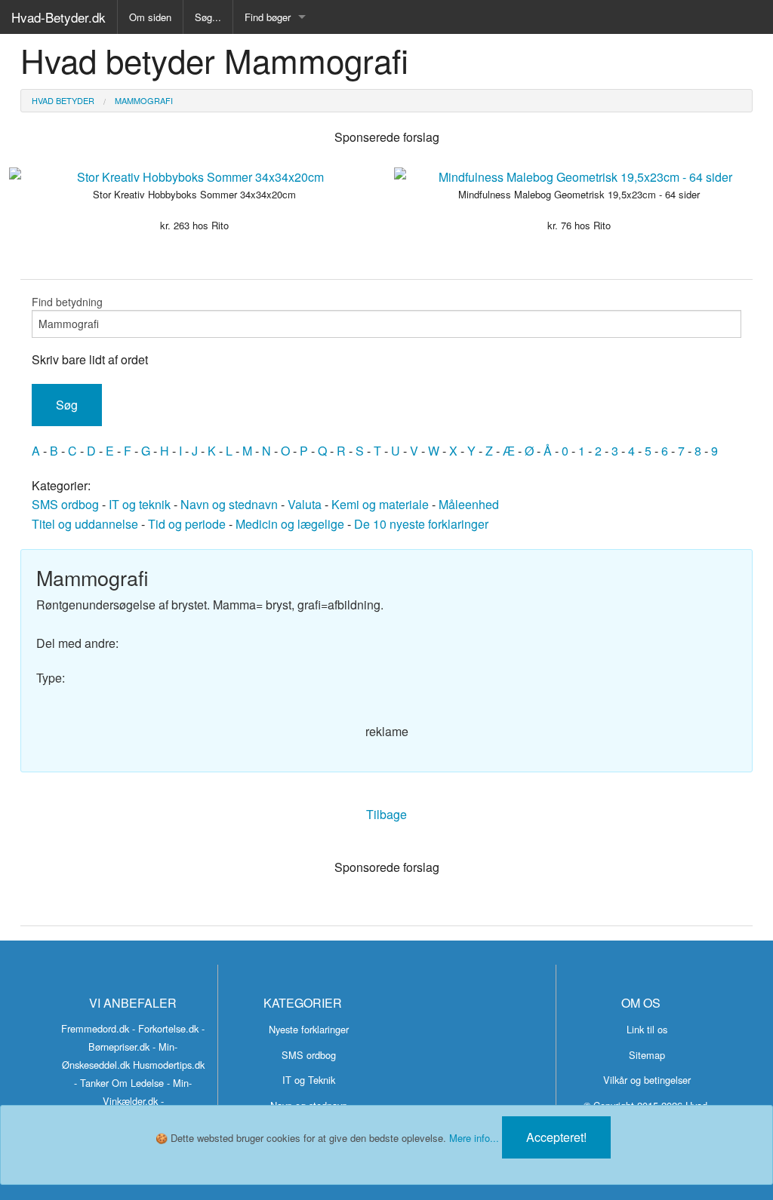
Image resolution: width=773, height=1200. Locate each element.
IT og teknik (140, 504)
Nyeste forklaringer (309, 1029)
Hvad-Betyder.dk (58, 17)
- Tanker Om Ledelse (119, 1083)
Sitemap (647, 1055)
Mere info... (474, 1138)
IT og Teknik (308, 1080)
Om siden (150, 17)
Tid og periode (187, 523)
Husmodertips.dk (169, 1064)
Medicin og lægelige (290, 523)
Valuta (305, 504)
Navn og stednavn (229, 504)
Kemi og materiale (380, 504)
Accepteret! (556, 1137)
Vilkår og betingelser (647, 1080)
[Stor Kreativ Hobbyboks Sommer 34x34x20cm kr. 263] (194, 177)
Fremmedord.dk (95, 1028)
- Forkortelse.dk (165, 1028)
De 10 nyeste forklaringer (421, 523)
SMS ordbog (65, 504)
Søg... (208, 17)
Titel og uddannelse (85, 523)
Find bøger (268, 17)
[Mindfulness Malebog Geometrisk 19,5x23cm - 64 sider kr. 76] (579, 177)
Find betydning (67, 301)
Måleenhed (469, 504)
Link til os (647, 1029)
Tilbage (386, 814)
